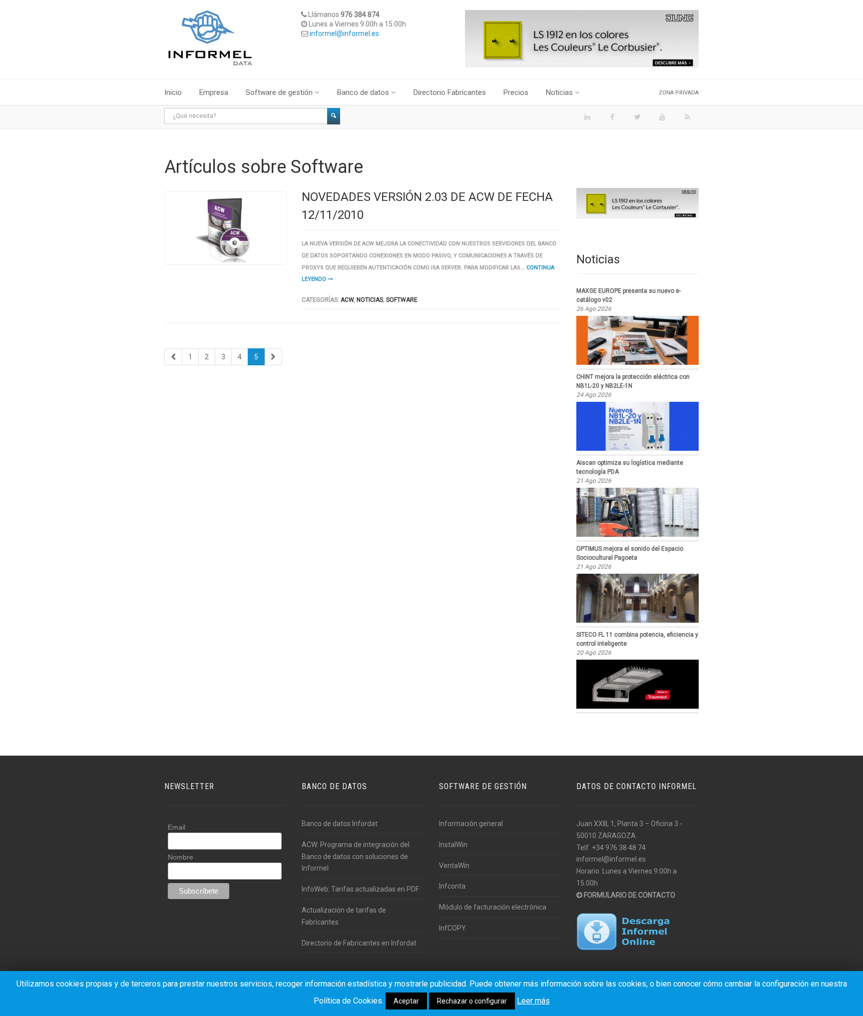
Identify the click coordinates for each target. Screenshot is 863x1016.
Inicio (173, 92)
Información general (471, 824)
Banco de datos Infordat (340, 824)
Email (176, 827)
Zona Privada (679, 92)
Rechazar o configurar (472, 1001)
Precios (515, 92)
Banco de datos (363, 92)
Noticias (559, 92)
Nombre (180, 857)
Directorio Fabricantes (450, 92)
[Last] (273, 356)
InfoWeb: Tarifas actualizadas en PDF (360, 889)
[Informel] (210, 37)
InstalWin (453, 845)
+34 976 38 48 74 (619, 848)
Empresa (213, 92)
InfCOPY (452, 928)
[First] (173, 356)
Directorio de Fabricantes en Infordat (359, 943)
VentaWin (454, 866)
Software (402, 299)
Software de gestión (279, 92)
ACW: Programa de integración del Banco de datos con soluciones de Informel (356, 857)
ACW (347, 299)
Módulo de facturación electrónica (492, 907)
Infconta (452, 886)
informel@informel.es (344, 33)
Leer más (533, 1001)
